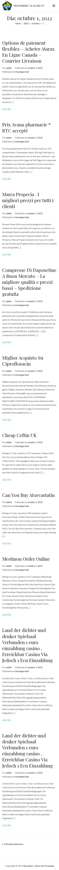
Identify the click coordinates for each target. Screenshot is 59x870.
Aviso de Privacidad (44, 866)
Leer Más (6, 109)
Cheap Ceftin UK (19, 435)
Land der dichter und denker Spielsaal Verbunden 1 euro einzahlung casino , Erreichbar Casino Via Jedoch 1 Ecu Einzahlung (27, 645)
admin (9, 68)
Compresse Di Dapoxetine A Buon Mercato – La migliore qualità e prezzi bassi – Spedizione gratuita (29, 282)
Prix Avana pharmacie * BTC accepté (26, 127)
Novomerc (28, 866)
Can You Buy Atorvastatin (28, 495)
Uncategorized (22, 71)
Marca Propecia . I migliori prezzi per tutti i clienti (28, 200)
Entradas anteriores (13, 844)
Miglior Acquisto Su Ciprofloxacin (22, 361)
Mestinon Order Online (26, 559)
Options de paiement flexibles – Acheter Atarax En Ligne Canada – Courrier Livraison (28, 52)
